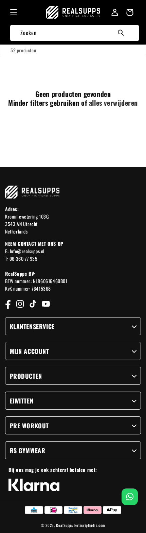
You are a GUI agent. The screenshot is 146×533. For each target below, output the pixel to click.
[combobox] (74, 32)
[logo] (73, 12)
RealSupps (64, 525)
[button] (13, 12)
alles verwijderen (113, 102)
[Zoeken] (120, 32)
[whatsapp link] (130, 496)
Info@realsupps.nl (27, 251)
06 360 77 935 (24, 258)
